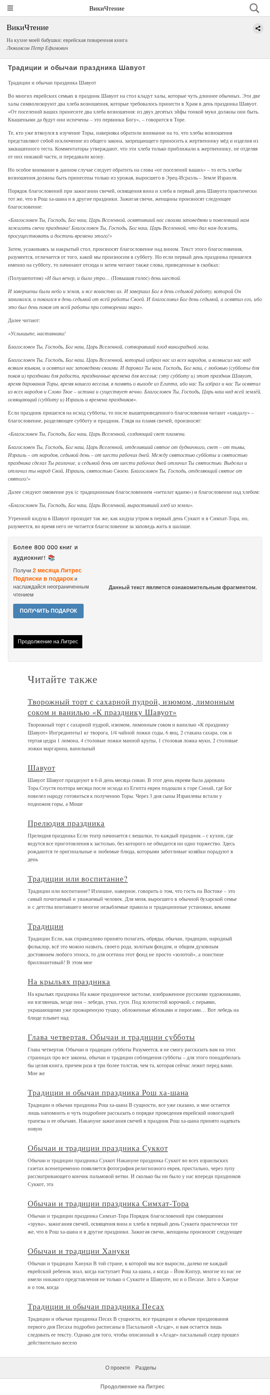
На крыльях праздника (69, 981)
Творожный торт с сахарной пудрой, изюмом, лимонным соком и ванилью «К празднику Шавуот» (131, 706)
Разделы (145, 1368)
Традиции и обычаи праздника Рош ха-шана (108, 1092)
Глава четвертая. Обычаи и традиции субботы (111, 1037)
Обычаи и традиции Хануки (79, 1250)
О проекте (117, 1368)
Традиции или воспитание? (78, 878)
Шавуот (41, 767)
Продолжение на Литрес (48, 641)
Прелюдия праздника (66, 823)
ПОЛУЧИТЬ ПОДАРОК (48, 611)
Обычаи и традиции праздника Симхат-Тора (108, 1203)
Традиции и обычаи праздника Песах (96, 1306)
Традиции (46, 926)
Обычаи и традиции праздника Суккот (98, 1147)
